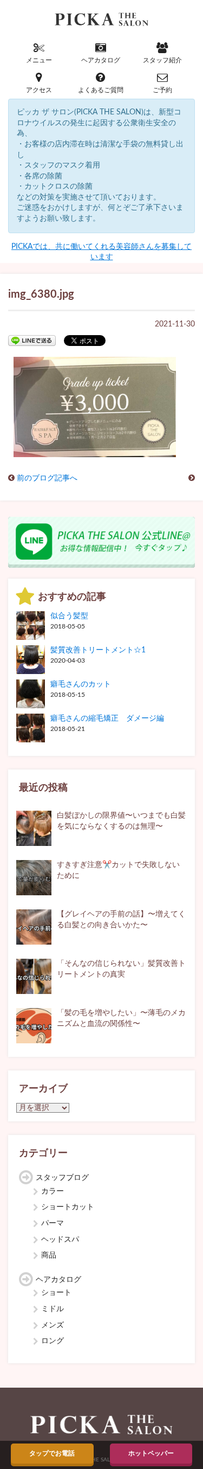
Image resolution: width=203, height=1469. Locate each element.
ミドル (52, 1309)
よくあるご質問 (100, 90)
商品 (48, 1255)
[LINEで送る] (32, 340)
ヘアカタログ (100, 60)
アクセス (39, 90)
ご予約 (162, 90)
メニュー (39, 60)
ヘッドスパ (60, 1239)
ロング (52, 1341)
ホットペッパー (151, 1453)
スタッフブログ (62, 1178)
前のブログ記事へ (47, 478)
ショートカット (67, 1207)
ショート (56, 1293)
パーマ (52, 1223)
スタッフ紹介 (162, 60)
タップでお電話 (52, 1453)
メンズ (52, 1325)
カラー (52, 1191)
